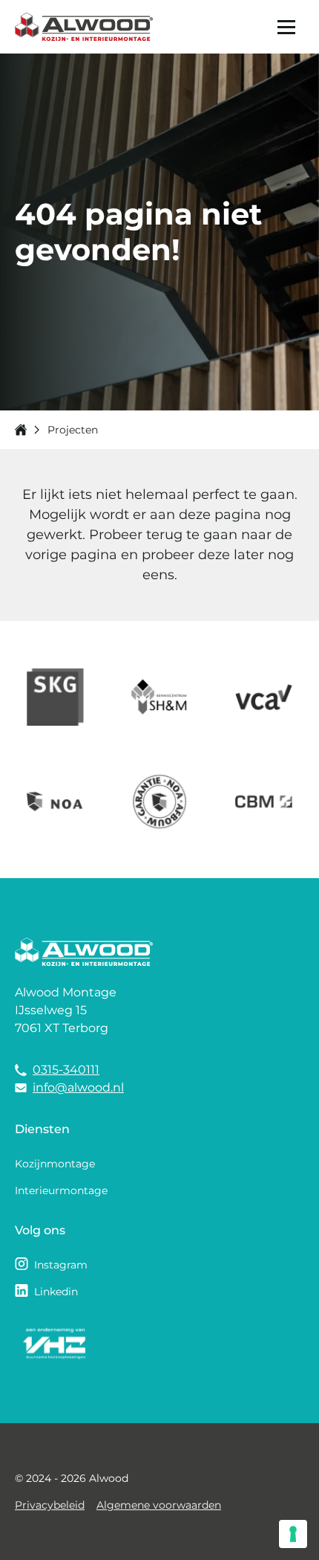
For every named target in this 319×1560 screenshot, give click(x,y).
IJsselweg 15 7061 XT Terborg (61, 1019)
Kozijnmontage (55, 1163)
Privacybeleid (50, 1505)
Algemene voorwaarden (158, 1505)
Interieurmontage (61, 1190)
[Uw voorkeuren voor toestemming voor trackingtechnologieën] (293, 1534)
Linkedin (56, 1291)
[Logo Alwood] (84, 27)
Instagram (61, 1264)
